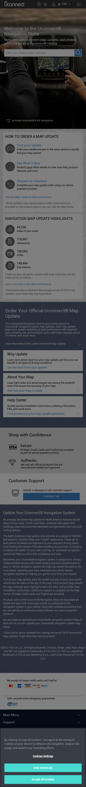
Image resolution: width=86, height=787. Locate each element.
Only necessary (43, 767)
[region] (43, 757)
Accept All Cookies (43, 779)
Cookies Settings (43, 756)
